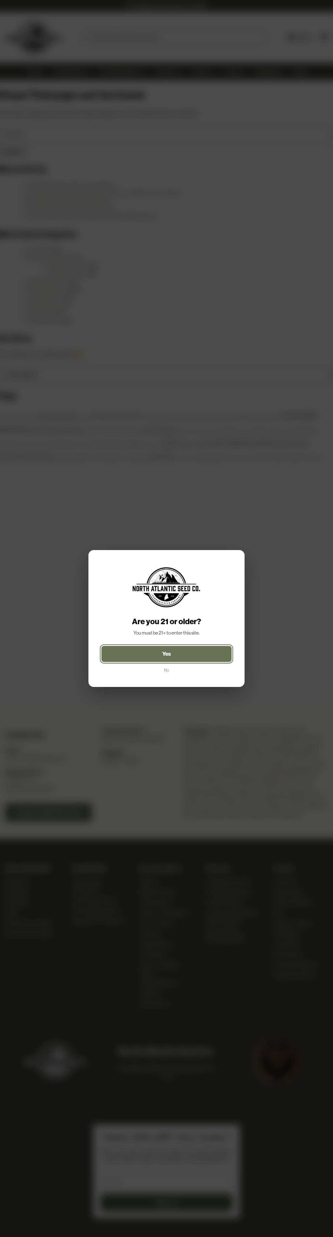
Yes (166, 654)
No (166, 670)
